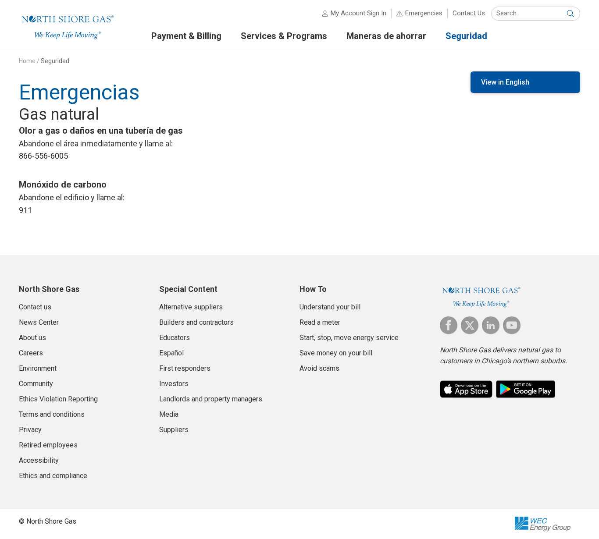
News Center (39, 322)
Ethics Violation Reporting (58, 399)
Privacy (30, 430)
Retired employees (48, 445)
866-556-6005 (43, 155)
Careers (31, 353)
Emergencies (423, 13)
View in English (505, 82)
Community (36, 383)
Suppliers (174, 430)
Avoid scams (319, 368)
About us (32, 337)
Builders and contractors (196, 322)
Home (27, 60)
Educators (174, 337)
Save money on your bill (336, 353)
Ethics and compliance (53, 476)
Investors (174, 383)
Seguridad (55, 60)
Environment (38, 368)
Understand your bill (330, 307)
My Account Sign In (358, 13)
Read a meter (320, 322)
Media (168, 414)
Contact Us (469, 13)
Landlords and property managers (210, 399)
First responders (184, 368)
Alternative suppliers (191, 307)
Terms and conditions (52, 414)
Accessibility (39, 460)
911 (25, 210)
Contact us (35, 307)
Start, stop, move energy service (349, 337)
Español (171, 353)
